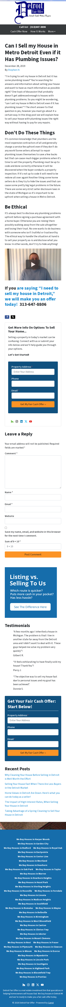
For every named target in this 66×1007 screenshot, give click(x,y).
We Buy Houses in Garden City (33, 843)
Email (15, 390)
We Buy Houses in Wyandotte (33, 955)
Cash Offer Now (19, 31)
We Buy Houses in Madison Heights (33, 899)
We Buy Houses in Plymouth (18, 946)
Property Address (22, 367)
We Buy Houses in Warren (33, 873)
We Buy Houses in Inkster (33, 933)
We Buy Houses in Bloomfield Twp (33, 972)
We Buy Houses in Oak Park (19, 869)
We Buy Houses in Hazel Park (33, 882)
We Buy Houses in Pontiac (33, 976)
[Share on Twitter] (13, 317)
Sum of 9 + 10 (13, 541)
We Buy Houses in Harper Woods (33, 839)
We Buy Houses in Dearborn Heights (33, 878)
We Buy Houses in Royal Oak (47, 848)
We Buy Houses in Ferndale (48, 890)
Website (9, 516)
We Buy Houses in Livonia (33, 895)
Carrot (51, 1002)
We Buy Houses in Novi (19, 942)
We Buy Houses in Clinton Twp (33, 929)
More (51, 31)
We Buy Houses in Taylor (48, 869)
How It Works (37, 31)
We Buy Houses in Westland (33, 860)
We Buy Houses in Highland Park (33, 968)
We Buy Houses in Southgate (33, 964)
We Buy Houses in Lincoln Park (33, 959)
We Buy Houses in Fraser (45, 942)
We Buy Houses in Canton (33, 925)
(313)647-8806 (38, 27)
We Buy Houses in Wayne (48, 908)
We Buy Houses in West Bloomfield (33, 921)
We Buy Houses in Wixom (19, 951)
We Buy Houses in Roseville (18, 890)
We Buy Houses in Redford (17, 848)
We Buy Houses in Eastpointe (33, 852)
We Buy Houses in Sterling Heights (33, 886)
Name (9, 492)
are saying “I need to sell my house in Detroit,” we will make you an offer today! (31, 296)
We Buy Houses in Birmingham (33, 916)
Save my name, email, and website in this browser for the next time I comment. (33, 533)
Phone (15, 378)
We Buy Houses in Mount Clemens (33, 938)
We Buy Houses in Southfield (33, 903)
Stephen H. (14, 70)
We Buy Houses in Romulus (19, 908)
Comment (11, 453)
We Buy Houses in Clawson (48, 946)
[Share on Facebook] (7, 317)
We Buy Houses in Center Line (33, 856)
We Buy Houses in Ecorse (47, 951)
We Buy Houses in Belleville (33, 912)
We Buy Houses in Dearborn (33, 865)
